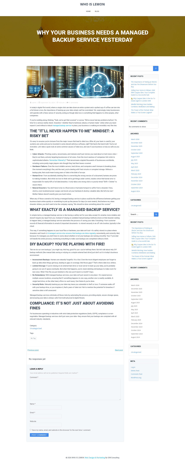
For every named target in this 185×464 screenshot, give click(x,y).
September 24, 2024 (48, 103)
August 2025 (135, 157)
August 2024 (135, 191)
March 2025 (135, 170)
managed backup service (62, 126)
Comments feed (136, 374)
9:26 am (62, 103)
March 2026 (135, 139)
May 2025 (134, 163)
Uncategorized (36, 328)
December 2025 (136, 143)
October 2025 (136, 150)
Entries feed (135, 371)
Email (32, 413)
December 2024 (136, 177)
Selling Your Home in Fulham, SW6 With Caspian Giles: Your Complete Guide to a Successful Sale (143, 92)
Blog (97, 11)
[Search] (155, 68)
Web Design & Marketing (95, 457)
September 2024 (136, 188)
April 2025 (134, 167)
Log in (133, 367)
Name (32, 404)
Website (33, 421)
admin (34, 103)
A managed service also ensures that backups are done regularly (71, 233)
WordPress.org (136, 378)
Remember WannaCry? (57, 160)
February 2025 (136, 174)
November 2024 (136, 181)
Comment (34, 377)
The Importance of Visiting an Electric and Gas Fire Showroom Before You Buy (144, 84)
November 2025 (136, 146)
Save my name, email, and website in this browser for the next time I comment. (61, 430)
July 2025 (134, 160)
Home (88, 11)
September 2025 (136, 153)
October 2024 (136, 184)
